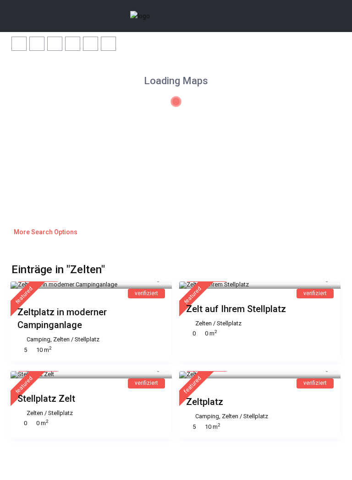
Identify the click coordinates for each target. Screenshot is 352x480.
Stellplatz (87, 339)
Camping (38, 339)
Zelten (61, 339)
